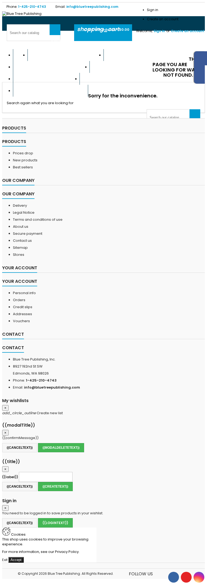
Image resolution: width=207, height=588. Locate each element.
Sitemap (20, 247)
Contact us (22, 240)
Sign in (152, 10)
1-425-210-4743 (32, 6)
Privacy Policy (67, 551)
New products (25, 160)
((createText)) (55, 486)
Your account (19, 268)
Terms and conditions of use (38, 219)
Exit (5, 559)
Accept (16, 560)
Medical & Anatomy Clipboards (121, 78)
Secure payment (27, 233)
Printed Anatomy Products (66, 55)
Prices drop (23, 153)
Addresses (22, 314)
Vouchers (21, 321)
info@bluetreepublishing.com (92, 6)
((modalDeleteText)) (61, 448)
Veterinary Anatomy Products (50, 90)
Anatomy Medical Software (51, 67)
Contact (13, 334)
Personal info (24, 292)
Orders (19, 300)
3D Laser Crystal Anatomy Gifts (146, 55)
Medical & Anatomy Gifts (121, 67)
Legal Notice (23, 212)
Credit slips (22, 307)
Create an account (162, 19)
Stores (18, 254)
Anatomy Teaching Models (46, 78)
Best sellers (23, 167)
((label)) (10, 477)
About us (20, 226)
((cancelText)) (20, 448)
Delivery (20, 205)
